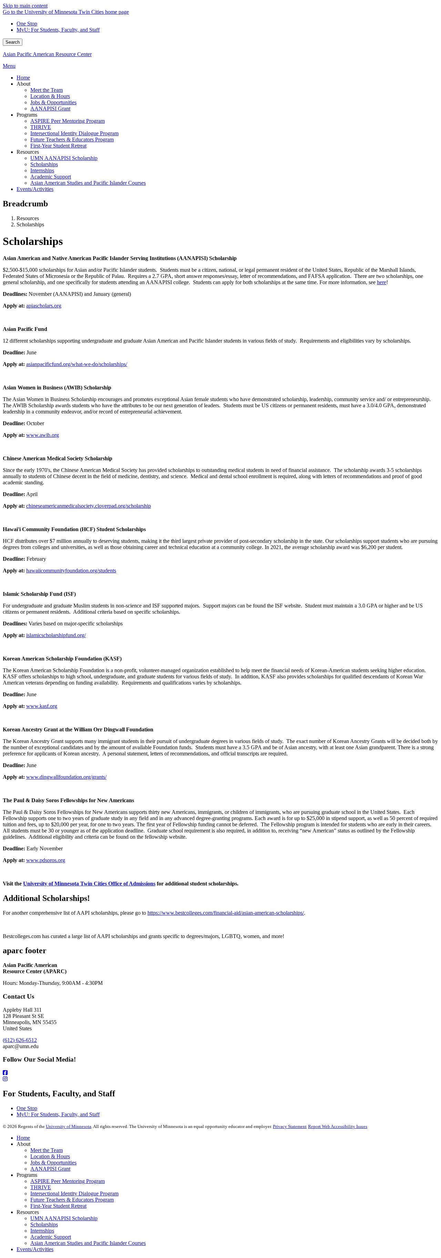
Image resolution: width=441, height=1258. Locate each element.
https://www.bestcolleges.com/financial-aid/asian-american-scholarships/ (225, 913)
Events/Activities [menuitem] (35, 189)
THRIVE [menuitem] (40, 127)
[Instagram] (220, 1079)
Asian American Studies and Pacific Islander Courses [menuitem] (88, 183)
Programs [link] (27, 115)
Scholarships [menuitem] (44, 164)
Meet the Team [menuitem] (46, 90)
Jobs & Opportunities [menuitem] (53, 102)
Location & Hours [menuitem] (50, 96)
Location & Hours (50, 1156)
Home (23, 1138)
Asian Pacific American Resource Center (47, 54)
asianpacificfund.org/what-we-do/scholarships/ (76, 364)
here (381, 282)
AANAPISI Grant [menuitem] (50, 108)
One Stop (27, 23)
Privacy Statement (290, 1126)
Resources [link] (28, 152)
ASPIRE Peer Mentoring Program (67, 1181)
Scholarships (44, 1224)
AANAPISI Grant (50, 1169)
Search (13, 42)
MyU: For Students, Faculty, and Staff (58, 30)
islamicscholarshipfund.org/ (56, 635)
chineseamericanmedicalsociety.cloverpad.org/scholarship (88, 506)
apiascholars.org (43, 306)
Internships (42, 1231)
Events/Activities (35, 1249)
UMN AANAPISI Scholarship (64, 1218)
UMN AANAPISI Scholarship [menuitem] (64, 158)
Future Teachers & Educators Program (72, 1200)
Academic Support (50, 1237)
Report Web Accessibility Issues (337, 1126)
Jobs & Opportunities (53, 1162)
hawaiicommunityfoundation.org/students (71, 570)
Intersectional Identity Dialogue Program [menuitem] (74, 133)
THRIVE (40, 1187)
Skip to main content (25, 6)
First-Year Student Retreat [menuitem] (58, 146)
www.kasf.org (41, 706)
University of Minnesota (68, 1126)
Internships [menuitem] (42, 170)
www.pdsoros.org (45, 860)
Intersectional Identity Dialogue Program (74, 1193)
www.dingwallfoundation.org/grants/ (66, 777)
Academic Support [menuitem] (50, 177)
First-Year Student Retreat (58, 1206)
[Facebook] (220, 1073)
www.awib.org (42, 435)
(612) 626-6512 (20, 1040)
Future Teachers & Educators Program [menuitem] (72, 139)
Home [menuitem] (23, 77)
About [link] (23, 84)
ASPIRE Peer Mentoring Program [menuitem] (67, 121)
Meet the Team (46, 1150)
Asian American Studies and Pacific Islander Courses (88, 1243)
